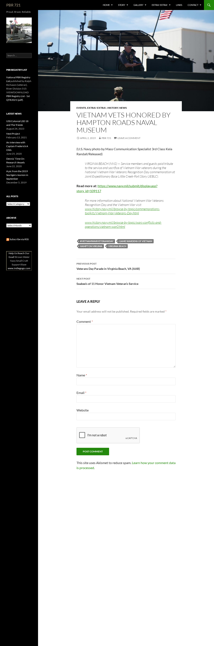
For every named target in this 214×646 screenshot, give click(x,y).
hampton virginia (91, 246)
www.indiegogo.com (19, 268)
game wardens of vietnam (135, 241)
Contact (193, 5)
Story (121, 5)
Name (81, 375)
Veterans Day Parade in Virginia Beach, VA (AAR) (108, 266)
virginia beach (117, 246)
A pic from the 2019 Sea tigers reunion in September (17, 175)
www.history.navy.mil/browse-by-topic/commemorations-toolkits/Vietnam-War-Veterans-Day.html (122, 211)
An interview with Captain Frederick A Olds (17, 146)
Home (106, 5)
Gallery (138, 5)
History (112, 107)
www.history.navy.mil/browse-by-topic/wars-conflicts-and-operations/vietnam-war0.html (123, 224)
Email (81, 393)
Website (82, 410)
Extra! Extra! (160, 5)
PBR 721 (13, 5)
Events (81, 107)
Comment (84, 321)
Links (179, 5)
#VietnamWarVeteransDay (96, 241)
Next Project (13, 133)
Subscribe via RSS (19, 239)
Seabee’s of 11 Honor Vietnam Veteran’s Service (107, 281)
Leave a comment (128, 138)
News (123, 107)
